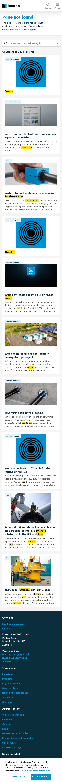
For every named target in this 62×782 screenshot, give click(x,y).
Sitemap (7, 702)
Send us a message (13, 623)
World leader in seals (14, 714)
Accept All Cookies (41, 776)
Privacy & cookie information (18, 738)
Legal (5, 728)
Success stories (11, 688)
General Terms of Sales (15, 733)
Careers (6, 724)
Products (7, 678)
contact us (18, 29)
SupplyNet (8, 697)
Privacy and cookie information (35, 771)
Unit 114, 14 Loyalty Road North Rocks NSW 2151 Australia (15, 658)
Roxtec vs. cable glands (15, 692)
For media (7, 719)
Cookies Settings (11, 747)
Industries (7, 674)
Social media (9, 742)
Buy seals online (11, 683)
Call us (6, 628)
